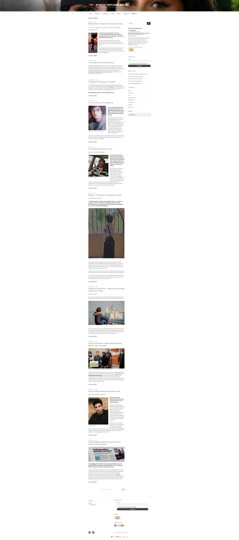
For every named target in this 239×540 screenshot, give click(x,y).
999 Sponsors (110, 86)
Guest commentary (132, 97)
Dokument (130, 43)
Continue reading (92, 55)
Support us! (126, 13)
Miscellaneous (131, 100)
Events (112, 13)
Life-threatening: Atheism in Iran (100, 149)
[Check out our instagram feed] (122, 525)
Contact (118, 13)
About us (97, 13)
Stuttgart (130, 104)
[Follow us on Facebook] (116, 525)
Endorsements (93, 504)
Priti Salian (117, 474)
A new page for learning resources (101, 62)
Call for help (130, 93)
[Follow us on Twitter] (118, 525)
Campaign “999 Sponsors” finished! (101, 82)
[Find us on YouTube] (120, 525)
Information (105, 13)
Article (129, 90)
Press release (131, 102)
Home (91, 13)
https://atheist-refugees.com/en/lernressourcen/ (100, 71)
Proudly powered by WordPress (121, 532)
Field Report (94, 463)
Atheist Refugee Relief (112, 5)
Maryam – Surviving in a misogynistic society (105, 195)
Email (129, 59)
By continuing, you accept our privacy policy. (139, 63)
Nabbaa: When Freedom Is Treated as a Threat (105, 24)
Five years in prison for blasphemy (100, 103)
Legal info (90, 500)
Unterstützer (133, 30)
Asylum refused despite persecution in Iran (104, 391)
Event (129, 95)
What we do (130, 107)
